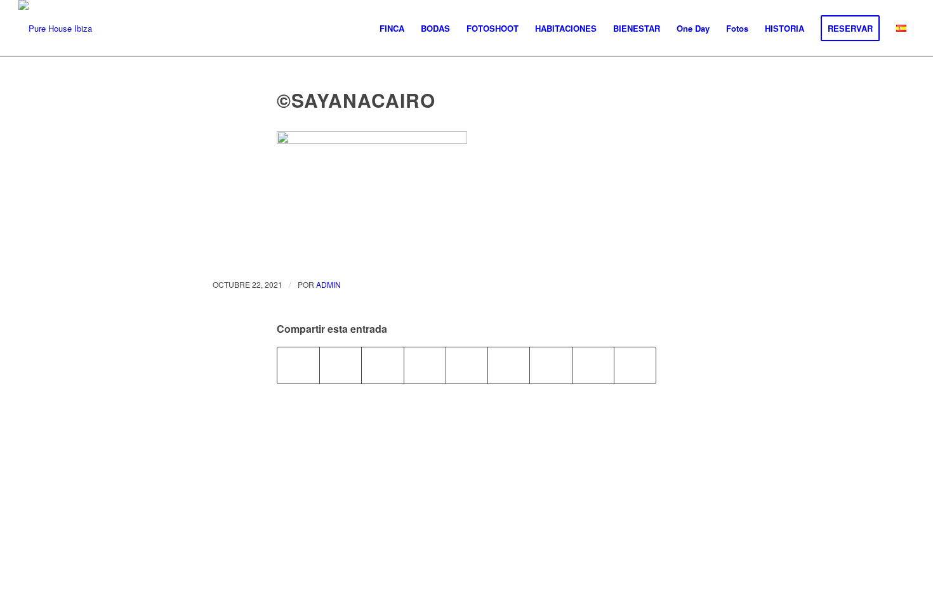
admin (328, 284)
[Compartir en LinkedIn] (466, 365)
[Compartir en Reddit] (593, 365)
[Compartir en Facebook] (298, 365)
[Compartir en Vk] (550, 365)
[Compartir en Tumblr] (508, 365)
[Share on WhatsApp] (382, 365)
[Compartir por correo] (635, 365)
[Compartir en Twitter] (340, 365)
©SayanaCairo (356, 99)
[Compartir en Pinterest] (425, 365)
